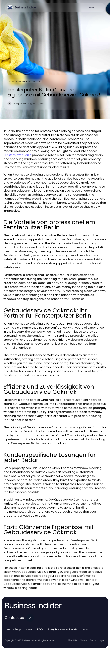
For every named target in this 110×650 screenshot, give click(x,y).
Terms (93, 640)
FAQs (40, 629)
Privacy (83, 640)
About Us (72, 640)
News (29, 629)
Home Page (13, 629)
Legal (101, 640)
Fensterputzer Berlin (17, 155)
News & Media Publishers (24, 81)
